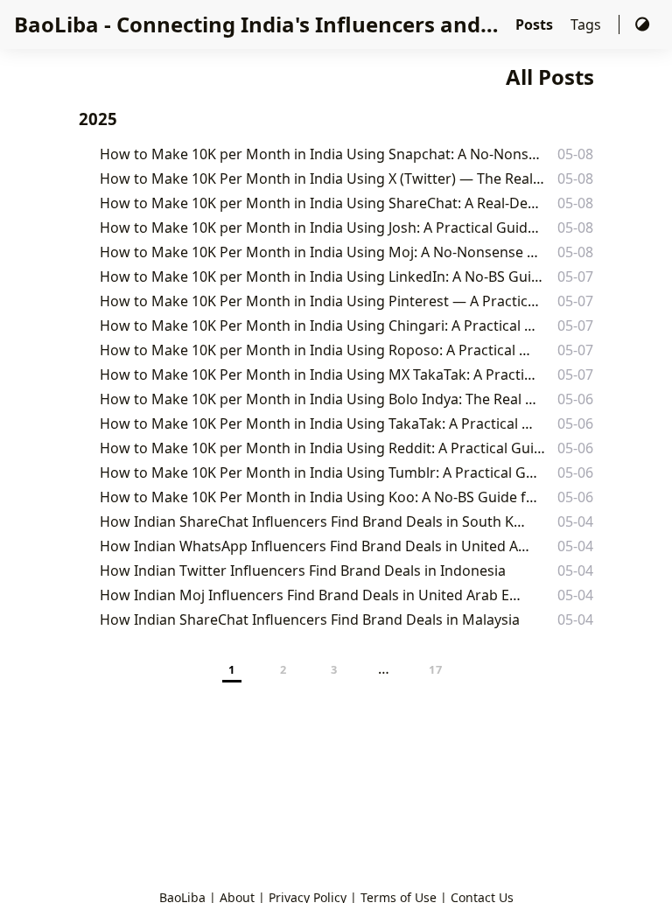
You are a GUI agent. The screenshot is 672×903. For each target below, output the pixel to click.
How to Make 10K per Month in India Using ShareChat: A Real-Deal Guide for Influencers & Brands (323, 203)
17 (436, 669)
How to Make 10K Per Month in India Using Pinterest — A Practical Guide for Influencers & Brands (323, 301)
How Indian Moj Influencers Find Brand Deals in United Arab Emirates (314, 595)
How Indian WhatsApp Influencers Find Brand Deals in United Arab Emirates (317, 546)
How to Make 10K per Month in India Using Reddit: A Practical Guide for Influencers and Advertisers (323, 448)
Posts (535, 24)
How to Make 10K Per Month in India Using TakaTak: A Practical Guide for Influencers (319, 423)
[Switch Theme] (642, 24)
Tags (587, 24)
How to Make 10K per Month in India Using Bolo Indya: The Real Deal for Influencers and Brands (322, 399)
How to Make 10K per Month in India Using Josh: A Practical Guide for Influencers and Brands (321, 227)
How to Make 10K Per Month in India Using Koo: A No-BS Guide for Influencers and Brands (321, 497)
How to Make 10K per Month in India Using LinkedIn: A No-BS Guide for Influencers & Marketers (322, 276)
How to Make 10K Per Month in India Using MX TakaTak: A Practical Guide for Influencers (321, 374)
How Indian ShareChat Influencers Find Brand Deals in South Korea (313, 521)
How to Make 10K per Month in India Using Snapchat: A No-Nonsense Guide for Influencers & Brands (323, 154)
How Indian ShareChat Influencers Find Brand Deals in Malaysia (310, 619)
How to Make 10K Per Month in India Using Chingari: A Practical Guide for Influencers (320, 325)
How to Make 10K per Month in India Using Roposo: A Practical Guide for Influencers (319, 350)
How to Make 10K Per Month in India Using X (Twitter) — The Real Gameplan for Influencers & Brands (324, 178)
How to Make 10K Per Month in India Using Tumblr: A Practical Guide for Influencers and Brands (322, 472)
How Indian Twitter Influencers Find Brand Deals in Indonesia (303, 570)
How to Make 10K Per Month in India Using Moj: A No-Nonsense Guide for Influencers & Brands (322, 252)
